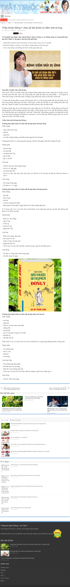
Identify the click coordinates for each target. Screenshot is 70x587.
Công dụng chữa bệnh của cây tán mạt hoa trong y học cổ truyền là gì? (12, 409)
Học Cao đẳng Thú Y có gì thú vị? (19, 437)
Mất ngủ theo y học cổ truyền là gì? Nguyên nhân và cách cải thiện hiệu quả (57, 410)
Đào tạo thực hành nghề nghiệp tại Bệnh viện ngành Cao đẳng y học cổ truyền (30, 451)
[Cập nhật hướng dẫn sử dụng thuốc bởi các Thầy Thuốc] (35, 7)
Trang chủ (2, 22)
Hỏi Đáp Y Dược (5, 567)
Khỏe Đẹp (3, 570)
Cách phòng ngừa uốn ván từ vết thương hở (21, 507)
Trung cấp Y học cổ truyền (14, 209)
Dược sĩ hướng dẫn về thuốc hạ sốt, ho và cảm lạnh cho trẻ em (57, 388)
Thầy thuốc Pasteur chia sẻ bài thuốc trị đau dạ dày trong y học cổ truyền (27, 43)
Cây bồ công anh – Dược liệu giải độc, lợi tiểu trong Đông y (24, 464)
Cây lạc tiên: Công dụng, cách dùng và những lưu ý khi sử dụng (25, 475)
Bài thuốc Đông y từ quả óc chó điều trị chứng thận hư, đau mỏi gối (25, 45)
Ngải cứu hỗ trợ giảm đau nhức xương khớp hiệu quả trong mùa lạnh (27, 486)
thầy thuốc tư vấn (13, 528)
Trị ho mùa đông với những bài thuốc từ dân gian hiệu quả (22, 48)
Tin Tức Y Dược (5, 578)
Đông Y (10, 22)
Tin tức (2, 575)
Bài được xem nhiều (15, 420)
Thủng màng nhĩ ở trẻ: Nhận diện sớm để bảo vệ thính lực (24, 497)
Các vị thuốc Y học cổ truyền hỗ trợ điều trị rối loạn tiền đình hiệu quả (28, 444)
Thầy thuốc (6, 92)
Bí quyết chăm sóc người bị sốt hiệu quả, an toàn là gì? (24, 430)
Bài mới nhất (5, 420)
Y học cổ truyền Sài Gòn (18, 341)
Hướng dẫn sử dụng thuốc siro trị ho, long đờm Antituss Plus (12, 388)
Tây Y (2, 573)
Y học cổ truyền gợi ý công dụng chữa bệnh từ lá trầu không (22, 19)
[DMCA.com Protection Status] (57, 533)
